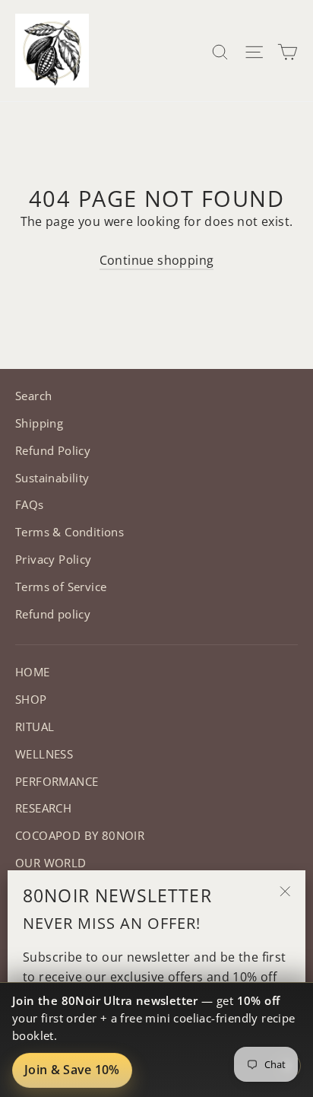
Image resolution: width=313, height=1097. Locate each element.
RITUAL (34, 726)
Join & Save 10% (72, 1069)
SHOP (31, 699)
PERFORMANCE (56, 781)
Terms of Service (60, 586)
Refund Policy (52, 450)
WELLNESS (44, 754)
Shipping (39, 423)
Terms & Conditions (69, 531)
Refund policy (52, 614)
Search (33, 395)
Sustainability (52, 477)
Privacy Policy (53, 559)
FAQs (29, 504)
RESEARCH (43, 808)
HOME (32, 671)
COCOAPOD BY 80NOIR (79, 835)
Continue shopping (157, 260)
